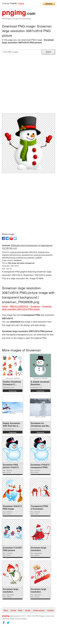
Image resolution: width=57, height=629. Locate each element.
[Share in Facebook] (3, 238)
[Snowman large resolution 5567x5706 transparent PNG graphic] (12, 574)
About (5, 610)
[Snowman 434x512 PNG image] (12, 491)
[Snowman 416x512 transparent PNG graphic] (40, 449)
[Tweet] (15, 238)
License (13, 610)
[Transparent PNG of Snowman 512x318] (40, 491)
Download (12, 391)
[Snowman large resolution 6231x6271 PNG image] (40, 574)
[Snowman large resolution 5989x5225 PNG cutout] (40, 532)
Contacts (50, 610)
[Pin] (11, 238)
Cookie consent (38, 610)
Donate (27, 610)
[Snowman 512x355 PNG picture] (12, 532)
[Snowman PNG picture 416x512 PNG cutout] (12, 449)
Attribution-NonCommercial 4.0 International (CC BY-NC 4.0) (27, 247)
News (20, 610)
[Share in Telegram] (7, 238)
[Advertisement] (28, 84)
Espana (21, 3)
